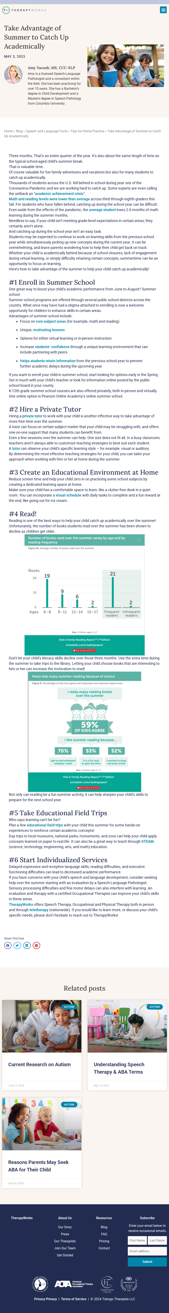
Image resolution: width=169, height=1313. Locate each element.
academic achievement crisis (59, 193)
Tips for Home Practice (87, 131)
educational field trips (45, 825)
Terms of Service (74, 1299)
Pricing (104, 1241)
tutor (16, 448)
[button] (163, 9)
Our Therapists (65, 1241)
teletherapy (38, 910)
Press (65, 1234)
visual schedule (68, 495)
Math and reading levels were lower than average (49, 199)
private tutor (32, 416)
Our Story (65, 1227)
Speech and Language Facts (46, 131)
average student (102, 210)
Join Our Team (65, 1248)
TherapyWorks (21, 904)
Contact (104, 1248)
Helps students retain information (48, 361)
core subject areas (51, 321)
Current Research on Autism (39, 1064)
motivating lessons (49, 330)
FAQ (104, 1234)
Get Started (65, 1255)
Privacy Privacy (45, 1299)
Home (8, 131)
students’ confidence (52, 347)
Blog (19, 131)
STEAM (147, 841)
